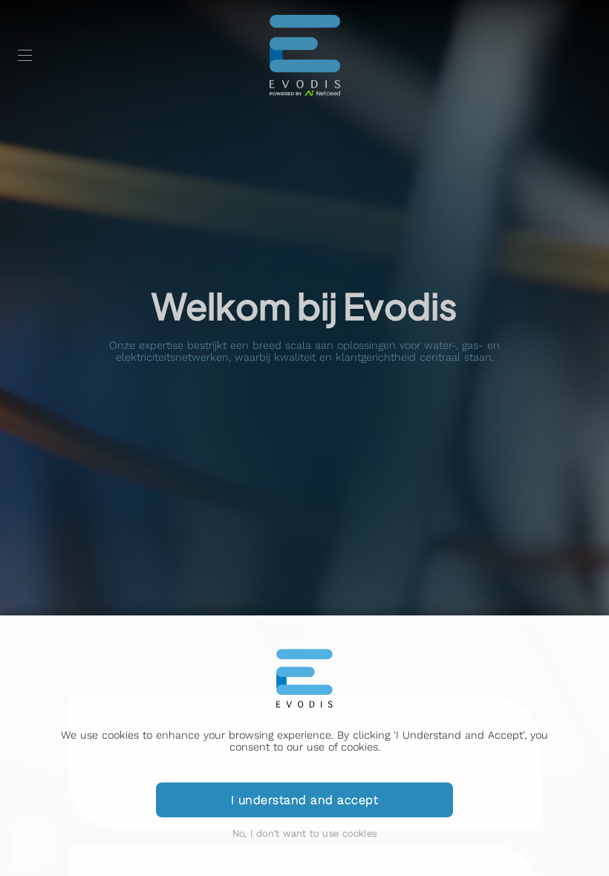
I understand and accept (304, 800)
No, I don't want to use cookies (304, 833)
